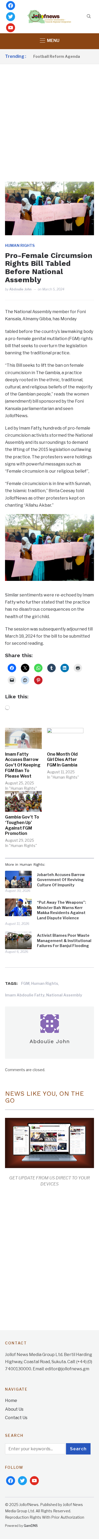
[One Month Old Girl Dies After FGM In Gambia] (65, 738)
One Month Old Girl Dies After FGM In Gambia (62, 760)
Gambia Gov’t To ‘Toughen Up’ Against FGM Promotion (22, 825)
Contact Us (16, 1417)
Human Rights (20, 245)
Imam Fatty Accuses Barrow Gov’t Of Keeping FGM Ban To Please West (22, 765)
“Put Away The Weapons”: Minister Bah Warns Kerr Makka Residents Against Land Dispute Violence (61, 910)
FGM (25, 983)
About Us (14, 1409)
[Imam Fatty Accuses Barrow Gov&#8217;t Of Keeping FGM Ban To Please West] (23, 738)
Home (11, 1400)
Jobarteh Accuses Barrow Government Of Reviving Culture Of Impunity (61, 879)
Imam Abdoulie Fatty (25, 995)
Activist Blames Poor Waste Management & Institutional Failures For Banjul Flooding (64, 940)
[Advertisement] (49, 116)
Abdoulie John (20, 289)
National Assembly (64, 995)
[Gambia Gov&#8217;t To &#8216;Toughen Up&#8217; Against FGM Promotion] (23, 801)
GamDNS (31, 1526)
